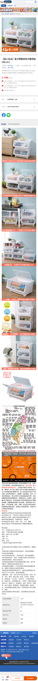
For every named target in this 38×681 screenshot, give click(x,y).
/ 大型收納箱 (17, 14)
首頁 (3, 14)
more (34, 633)
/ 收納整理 (11, 14)
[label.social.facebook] (4, 115)
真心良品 (10, 65)
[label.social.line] (9, 115)
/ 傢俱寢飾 (6, 14)
